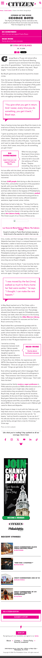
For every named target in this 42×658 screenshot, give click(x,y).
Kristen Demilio (20, 564)
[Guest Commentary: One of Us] (7, 579)
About (8, 641)
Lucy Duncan (19, 596)
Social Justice (8, 10)
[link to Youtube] (24, 440)
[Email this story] (18, 52)
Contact (17, 641)
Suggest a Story (21, 617)
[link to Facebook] (5, 440)
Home (1, 10)
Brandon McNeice (20, 580)
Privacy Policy (28, 641)
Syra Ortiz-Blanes (22, 46)
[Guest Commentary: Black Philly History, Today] (7, 549)
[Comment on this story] (15, 52)
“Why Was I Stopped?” (23, 563)
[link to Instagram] (12, 440)
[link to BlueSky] (21, 444)
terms (36, 636)
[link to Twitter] (18, 440)
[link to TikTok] (37, 440)
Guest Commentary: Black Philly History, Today (25, 548)
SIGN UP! (21, 633)
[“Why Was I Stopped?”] (7, 564)
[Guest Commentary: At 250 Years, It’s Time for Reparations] (7, 594)
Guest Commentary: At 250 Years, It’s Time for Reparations (25, 593)
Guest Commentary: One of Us (27, 578)
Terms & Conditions (21, 642)
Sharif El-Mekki (19, 550)
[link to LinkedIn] (30, 440)
